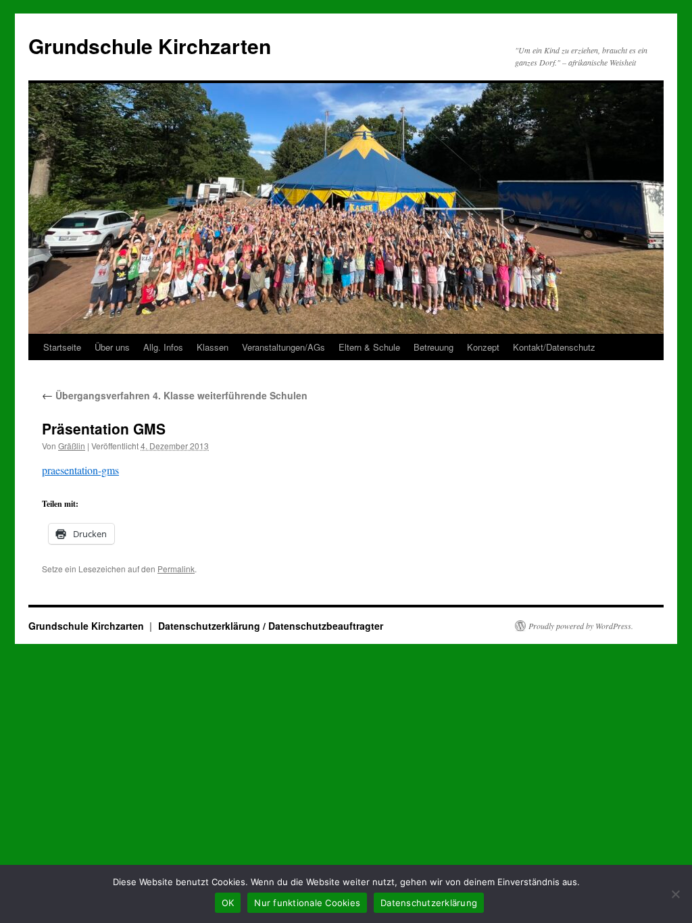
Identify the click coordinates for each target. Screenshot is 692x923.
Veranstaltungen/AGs (283, 347)
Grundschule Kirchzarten (149, 45)
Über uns (112, 347)
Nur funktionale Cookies (307, 902)
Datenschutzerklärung (428, 902)
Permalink (176, 568)
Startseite (62, 347)
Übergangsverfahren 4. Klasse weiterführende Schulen (174, 395)
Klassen (212, 347)
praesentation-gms (80, 470)
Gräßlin (71, 445)
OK (228, 902)
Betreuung (433, 347)
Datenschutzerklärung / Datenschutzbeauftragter (270, 625)
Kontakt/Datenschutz (554, 347)
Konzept (483, 347)
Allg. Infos (163, 347)
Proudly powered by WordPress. (580, 625)
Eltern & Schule (369, 347)
